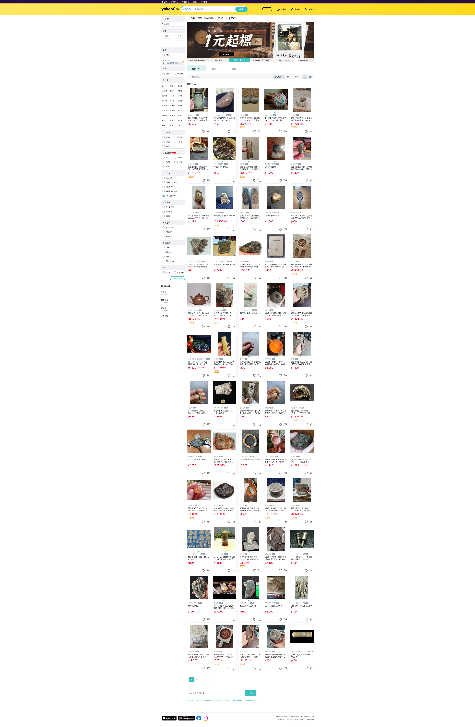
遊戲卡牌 (218, 60)
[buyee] (173, 62)
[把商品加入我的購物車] (208, 131)
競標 (234, 68)
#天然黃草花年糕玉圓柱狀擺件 (244, 700)
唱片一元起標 (239, 60)
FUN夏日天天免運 (281, 60)
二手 (253, 68)
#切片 (227, 700)
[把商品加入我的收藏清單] (203, 131)
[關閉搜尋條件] (190, 9)
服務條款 (281, 719)
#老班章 (199, 700)
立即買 (215, 68)
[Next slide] (209, 100)
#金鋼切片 (218, 700)
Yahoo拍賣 (170, 9)
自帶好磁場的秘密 (197, 60)
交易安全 (310, 719)
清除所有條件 (177, 278)
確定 (179, 42)
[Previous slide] (188, 100)
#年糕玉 (190, 700)
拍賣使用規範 (299, 719)
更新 (311, 716)
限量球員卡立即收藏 (261, 60)
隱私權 (289, 719)
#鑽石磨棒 (208, 700)
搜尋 (251, 693)
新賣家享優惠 (303, 60)
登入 (267, 9)
